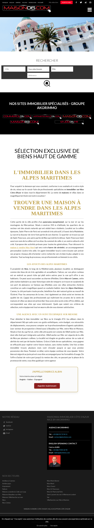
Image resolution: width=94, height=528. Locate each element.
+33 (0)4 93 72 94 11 (60, 434)
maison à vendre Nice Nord (22, 247)
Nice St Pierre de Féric (55, 492)
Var (48, 497)
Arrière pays (6, 483)
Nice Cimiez (6, 503)
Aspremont (6, 486)
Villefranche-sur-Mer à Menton (58, 500)
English (11, 2)
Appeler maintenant (47, 386)
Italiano (24, 2)
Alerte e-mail (66, 2)
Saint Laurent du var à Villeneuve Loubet (61, 494)
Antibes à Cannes (8, 481)
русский (40, 2)
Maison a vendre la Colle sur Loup (14, 492)
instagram (85, 2)
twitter (81, 2)
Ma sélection (53, 2)
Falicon (4, 489)
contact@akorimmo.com (62, 437)
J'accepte (53, 525)
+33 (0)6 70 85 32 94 (60, 450)
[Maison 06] (27, 12)
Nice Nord (50, 483)
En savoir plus (42, 525)
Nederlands (32, 2)
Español (18, 2)
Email (90, 2)
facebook (76, 2)
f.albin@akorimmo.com (62, 453)
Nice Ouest (51, 486)
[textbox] (15, 69)
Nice (4, 500)
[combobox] (14, 69)
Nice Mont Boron (53, 481)
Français (5, 2)
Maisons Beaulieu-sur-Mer (11, 494)
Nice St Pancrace (53, 489)
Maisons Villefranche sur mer (12, 497)
